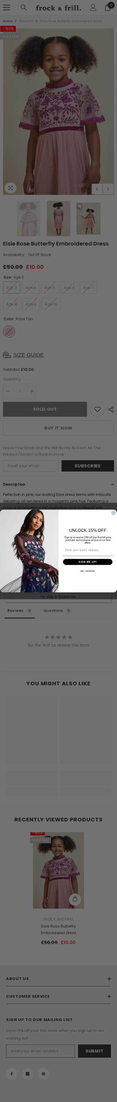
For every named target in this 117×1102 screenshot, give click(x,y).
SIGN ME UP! (88, 562)
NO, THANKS (88, 571)
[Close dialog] (114, 513)
